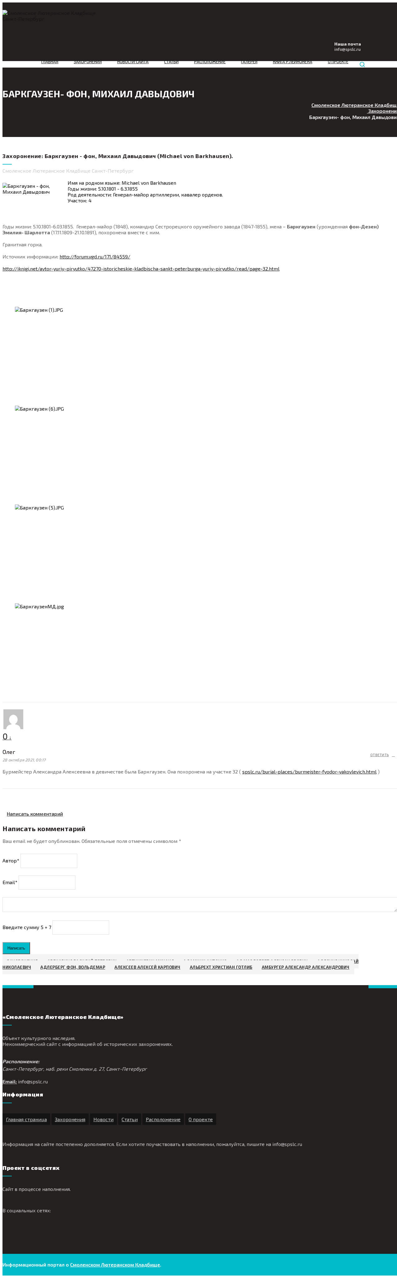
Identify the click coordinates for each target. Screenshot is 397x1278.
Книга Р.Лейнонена (292, 61)
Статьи (171, 61)
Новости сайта (133, 61)
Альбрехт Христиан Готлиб (221, 967)
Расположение (210, 61)
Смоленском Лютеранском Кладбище (115, 1264)
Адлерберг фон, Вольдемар (72, 967)
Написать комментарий (35, 814)
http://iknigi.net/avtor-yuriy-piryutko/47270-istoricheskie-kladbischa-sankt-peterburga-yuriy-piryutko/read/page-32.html (140, 268)
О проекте (338, 61)
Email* (9, 882)
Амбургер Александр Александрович (306, 967)
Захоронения (88, 61)
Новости (103, 1119)
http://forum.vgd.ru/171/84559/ (95, 256)
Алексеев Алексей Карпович (147, 967)
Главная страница (26, 1119)
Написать (16, 948)
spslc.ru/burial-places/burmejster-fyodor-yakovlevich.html (309, 771)
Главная (49, 61)
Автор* (10, 860)
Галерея (249, 61)
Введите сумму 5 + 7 (26, 927)
